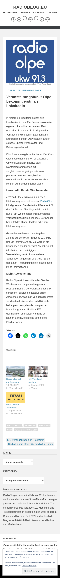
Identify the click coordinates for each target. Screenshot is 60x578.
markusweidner (31, 90)
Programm (30, 426)
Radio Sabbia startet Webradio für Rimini (30, 444)
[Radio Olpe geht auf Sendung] (15, 371)
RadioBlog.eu (30, 7)
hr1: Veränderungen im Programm (25, 440)
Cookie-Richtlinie (29, 565)
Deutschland (14, 426)
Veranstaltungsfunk (26, 430)
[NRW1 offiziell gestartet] (38, 371)
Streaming (44, 426)
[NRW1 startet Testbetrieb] (15, 397)
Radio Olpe (46, 201)
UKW (9, 430)
